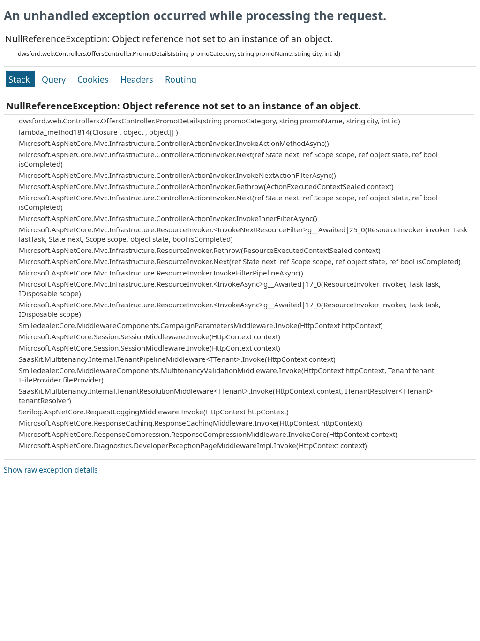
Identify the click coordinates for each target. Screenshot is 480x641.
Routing (180, 79)
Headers (138, 79)
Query (55, 79)
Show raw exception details (51, 470)
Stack (20, 79)
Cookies (94, 79)
